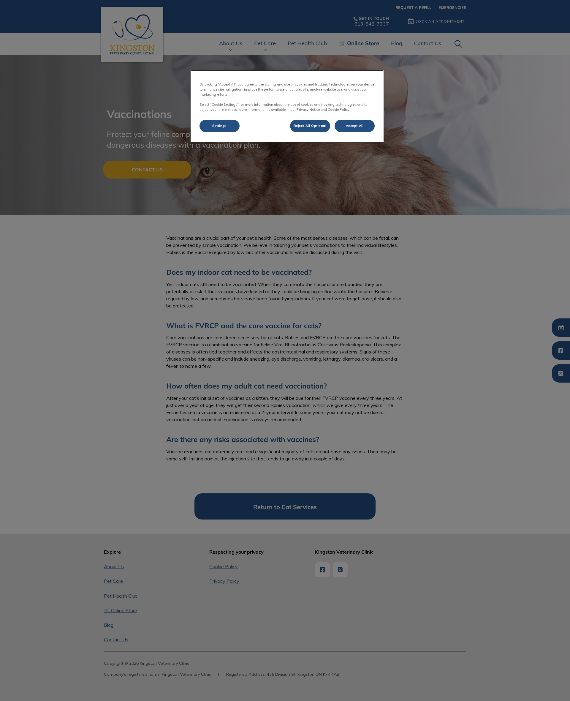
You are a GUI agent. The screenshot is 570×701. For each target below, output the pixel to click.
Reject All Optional (310, 126)
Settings (219, 126)
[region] (287, 106)
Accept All (355, 126)
